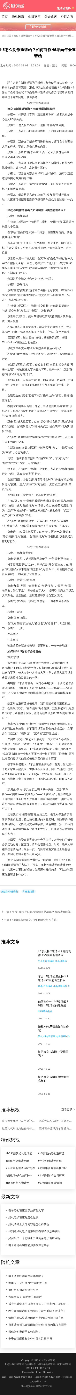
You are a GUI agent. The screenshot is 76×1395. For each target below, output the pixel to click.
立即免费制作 (38, 26)
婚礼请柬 (18, 16)
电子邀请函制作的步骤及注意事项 (28, 1245)
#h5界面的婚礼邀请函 (19, 1153)
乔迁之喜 (67, 16)
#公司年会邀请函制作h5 (52, 1168)
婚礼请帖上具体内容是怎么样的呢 (28, 1224)
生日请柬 (34, 16)
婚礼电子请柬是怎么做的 (23, 1217)
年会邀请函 (28, 891)
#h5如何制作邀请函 (17, 1182)
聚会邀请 (50, 16)
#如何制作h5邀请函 (50, 1182)
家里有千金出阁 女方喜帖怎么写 (27, 1283)
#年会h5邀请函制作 (50, 1160)
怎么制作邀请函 (9, 891)
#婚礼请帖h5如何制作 (19, 1175)
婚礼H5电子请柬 (46, 1036)
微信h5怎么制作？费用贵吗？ (53, 1053)
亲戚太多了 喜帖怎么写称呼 (25, 1297)
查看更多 (66, 1109)
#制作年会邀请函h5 (17, 1160)
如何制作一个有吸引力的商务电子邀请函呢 (34, 1238)
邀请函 (51, 1360)
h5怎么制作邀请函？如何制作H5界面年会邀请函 (54, 953)
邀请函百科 (64, 8)
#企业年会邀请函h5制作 (20, 1168)
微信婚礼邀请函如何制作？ (24, 1331)
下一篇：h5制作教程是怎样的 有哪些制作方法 (29, 920)
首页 (5, 16)
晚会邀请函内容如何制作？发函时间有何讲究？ (37, 1311)
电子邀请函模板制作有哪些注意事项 (30, 1338)
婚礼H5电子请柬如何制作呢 (53, 1028)
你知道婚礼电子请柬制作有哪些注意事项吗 (34, 1231)
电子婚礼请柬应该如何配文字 (26, 1210)
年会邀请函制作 (61, 986)
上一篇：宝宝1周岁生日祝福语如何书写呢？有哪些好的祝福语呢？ (38, 912)
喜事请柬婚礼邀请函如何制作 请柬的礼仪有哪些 (37, 1324)
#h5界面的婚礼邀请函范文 (53, 1153)
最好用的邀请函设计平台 (23, 1290)
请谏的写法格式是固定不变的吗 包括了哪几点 (36, 1317)
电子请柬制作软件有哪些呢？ (26, 1276)
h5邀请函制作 (45, 1011)
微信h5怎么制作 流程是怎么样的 (53, 1078)
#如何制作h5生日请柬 (51, 1175)
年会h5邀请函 (45, 986)
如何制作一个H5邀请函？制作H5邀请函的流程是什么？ (53, 1003)
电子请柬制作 (63, 1036)
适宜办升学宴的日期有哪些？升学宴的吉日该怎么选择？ (39, 1304)
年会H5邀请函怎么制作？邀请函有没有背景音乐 (53, 978)
